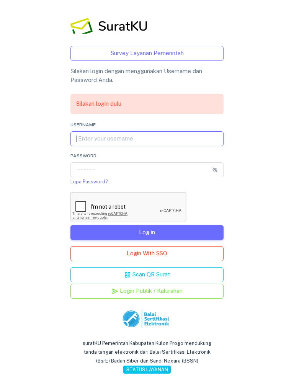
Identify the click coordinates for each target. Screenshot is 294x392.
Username (83, 124)
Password (83, 155)
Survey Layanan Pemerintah (147, 53)
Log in (147, 232)
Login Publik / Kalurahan (150, 290)
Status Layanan (147, 369)
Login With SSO (147, 253)
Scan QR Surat (150, 274)
